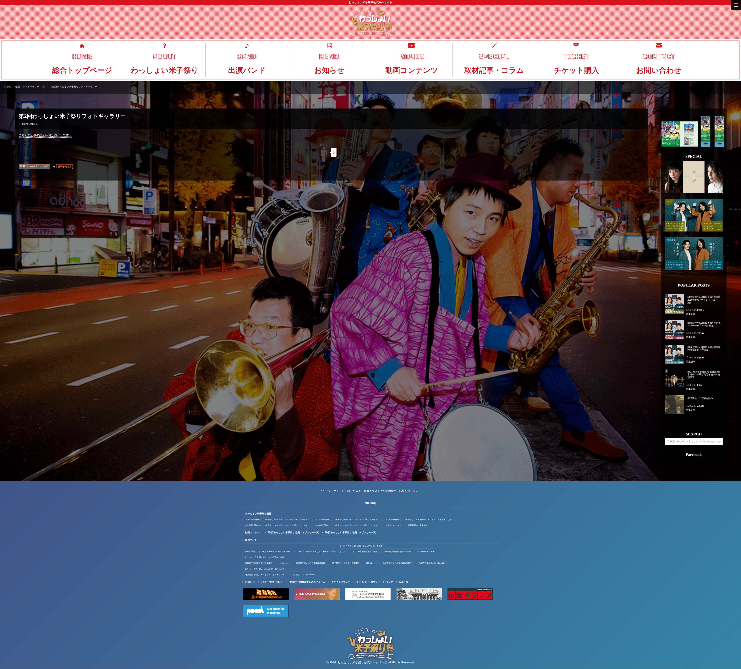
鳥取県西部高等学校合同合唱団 (397, 552)
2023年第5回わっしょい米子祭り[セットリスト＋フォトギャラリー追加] (276, 525)
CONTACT (659, 57)
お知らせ (329, 70)
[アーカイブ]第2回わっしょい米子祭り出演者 (316, 552)
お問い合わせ (658, 70)
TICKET (576, 57)
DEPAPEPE (311, 575)
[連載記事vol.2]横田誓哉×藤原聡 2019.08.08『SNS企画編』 (703, 324)
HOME (82, 57)
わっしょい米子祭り (164, 70)
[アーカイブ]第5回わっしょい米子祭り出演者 (265, 557)
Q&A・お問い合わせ (272, 582)
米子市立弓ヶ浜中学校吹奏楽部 (345, 563)
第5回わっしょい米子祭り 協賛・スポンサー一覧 (293, 532)
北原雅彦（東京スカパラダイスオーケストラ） (265, 575)
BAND (247, 57)
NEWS (329, 57)
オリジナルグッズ (393, 525)
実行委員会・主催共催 (417, 525)
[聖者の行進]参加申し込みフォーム (307, 582)
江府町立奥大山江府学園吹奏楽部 (310, 563)
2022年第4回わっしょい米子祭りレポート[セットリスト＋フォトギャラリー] (418, 520)
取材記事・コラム (494, 70)
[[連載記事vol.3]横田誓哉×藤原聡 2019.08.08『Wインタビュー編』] (674, 304)
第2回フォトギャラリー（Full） (34, 166)
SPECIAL (494, 57)
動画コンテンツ (411, 70)
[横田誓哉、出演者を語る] (674, 404)
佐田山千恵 (250, 552)
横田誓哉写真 (65, 166)
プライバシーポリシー (368, 582)
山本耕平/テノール (426, 552)
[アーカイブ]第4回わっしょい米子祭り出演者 (265, 569)
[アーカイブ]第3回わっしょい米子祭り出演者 (362, 546)
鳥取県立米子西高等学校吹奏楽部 (397, 563)
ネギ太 (346, 552)
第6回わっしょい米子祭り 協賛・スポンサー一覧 (350, 532)
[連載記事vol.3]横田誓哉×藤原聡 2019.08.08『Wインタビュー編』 (703, 300)
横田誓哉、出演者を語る (700, 398)
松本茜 (296, 575)
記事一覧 (404, 582)
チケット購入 (576, 70)
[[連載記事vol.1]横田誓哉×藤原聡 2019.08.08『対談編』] (674, 354)
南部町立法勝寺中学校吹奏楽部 (258, 563)
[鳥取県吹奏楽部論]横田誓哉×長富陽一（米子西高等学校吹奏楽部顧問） (703, 375)
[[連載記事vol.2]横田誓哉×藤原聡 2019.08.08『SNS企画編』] (674, 329)
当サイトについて (340, 582)
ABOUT (164, 57)
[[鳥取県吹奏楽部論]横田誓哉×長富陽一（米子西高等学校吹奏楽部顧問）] (674, 378)
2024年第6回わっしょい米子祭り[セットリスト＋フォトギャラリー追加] (346, 525)
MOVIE (411, 57)
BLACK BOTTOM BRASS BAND (276, 552)
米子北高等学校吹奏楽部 (366, 552)
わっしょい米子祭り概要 (258, 513)
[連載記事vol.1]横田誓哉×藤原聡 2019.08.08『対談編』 (703, 348)
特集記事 (690, 314)
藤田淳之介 (371, 563)
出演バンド (247, 70)
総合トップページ (82, 70)
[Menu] (736, 5)
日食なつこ (284, 563)
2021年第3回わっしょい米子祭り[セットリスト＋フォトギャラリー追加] (346, 520)
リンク (389, 582)
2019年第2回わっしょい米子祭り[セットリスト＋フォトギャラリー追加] (276, 520)
